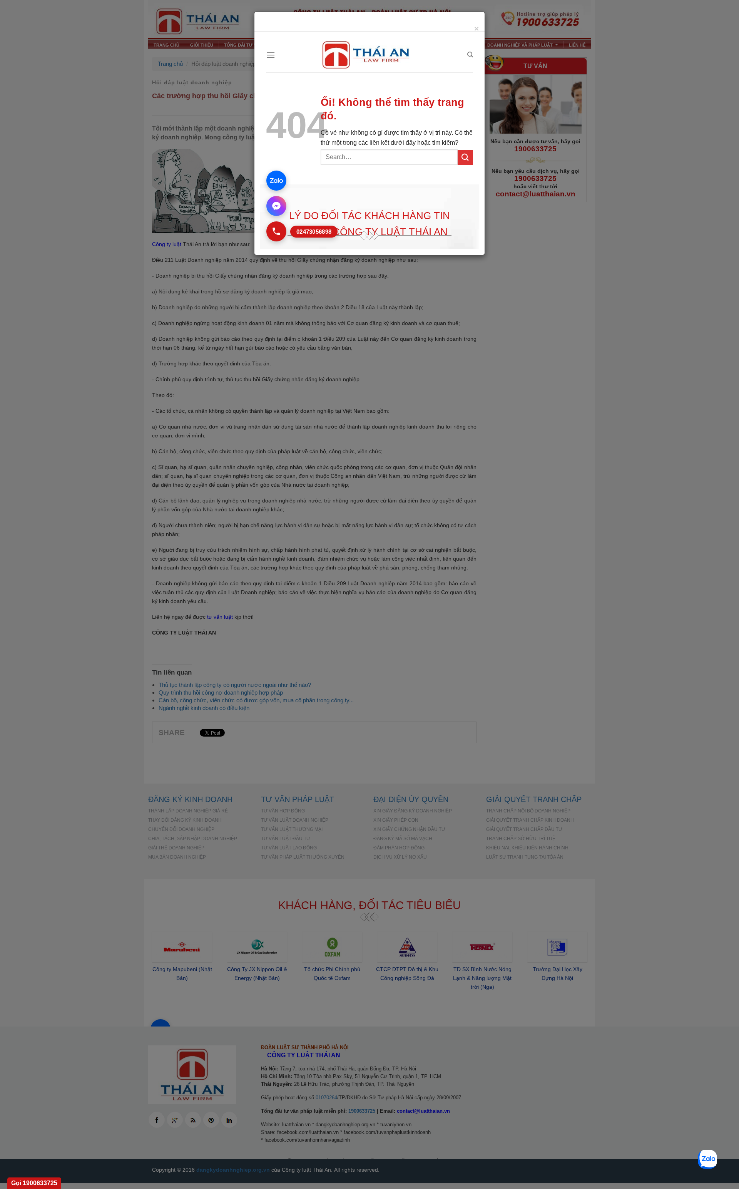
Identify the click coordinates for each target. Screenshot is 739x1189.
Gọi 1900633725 (34, 1183)
